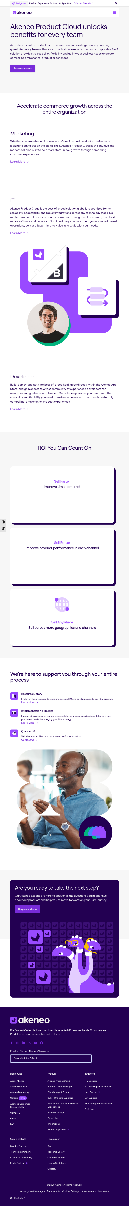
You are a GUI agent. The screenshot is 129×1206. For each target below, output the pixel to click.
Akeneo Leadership (20, 1092)
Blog (50, 1146)
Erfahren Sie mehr (82, 3)
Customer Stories (56, 1157)
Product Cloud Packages (60, 1086)
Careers (17, 1097)
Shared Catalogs (56, 1112)
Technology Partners (20, 1151)
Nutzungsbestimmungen (32, 1191)
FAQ (12, 1124)
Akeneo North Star (19, 1086)
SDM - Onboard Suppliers (60, 1097)
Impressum (103, 1191)
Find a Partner (17, 1163)
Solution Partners (18, 1146)
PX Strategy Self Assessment (99, 1103)
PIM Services (91, 1080)
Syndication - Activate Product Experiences (63, 1105)
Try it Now (89, 1109)
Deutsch (18, 1198)
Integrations (54, 1123)
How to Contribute (57, 1163)
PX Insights (53, 1118)
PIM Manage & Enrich (58, 1092)
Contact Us (16, 1112)
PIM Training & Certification (98, 1086)
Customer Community (21, 1157)
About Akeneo (17, 1080)
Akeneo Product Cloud (59, 1080)
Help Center (91, 1092)
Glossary (52, 1168)
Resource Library (56, 1151)
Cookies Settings (70, 1191)
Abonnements (88, 1191)
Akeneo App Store (57, 1129)
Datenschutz (53, 1191)
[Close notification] (116, 3)
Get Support (91, 1097)
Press (13, 1118)
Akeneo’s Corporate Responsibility (20, 1105)
